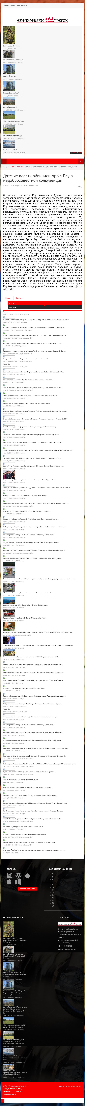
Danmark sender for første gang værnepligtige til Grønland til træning (14, 940)
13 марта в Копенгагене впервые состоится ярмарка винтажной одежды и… (32, 434)
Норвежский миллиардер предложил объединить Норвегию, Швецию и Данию (32, 558)
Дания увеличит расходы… (13, 135)
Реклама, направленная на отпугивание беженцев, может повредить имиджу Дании (34, 696)
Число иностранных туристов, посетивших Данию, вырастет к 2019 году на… (32, 458)
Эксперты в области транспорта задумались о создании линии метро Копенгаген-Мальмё (37, 487)
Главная (6, 6)
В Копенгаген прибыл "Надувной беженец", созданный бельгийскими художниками (34, 327)
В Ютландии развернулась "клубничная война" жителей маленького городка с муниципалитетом (39, 764)
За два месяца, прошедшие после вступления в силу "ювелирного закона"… (32, 542)
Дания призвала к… (10, 107)
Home (13, 167)
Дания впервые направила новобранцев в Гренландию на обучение (14, 956)
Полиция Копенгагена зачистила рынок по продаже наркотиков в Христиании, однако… (36, 503)
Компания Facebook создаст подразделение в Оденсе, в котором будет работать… (34, 850)
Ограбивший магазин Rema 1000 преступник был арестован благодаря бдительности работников (39, 579)
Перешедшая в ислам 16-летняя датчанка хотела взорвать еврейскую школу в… (33, 442)
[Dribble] (53, 895)
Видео (13, 6)
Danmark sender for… (11, 46)
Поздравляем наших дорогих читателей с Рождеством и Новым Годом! (29, 842)
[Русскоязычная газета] (42, 19)
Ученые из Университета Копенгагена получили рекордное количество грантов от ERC (35, 419)
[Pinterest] (53, 890)
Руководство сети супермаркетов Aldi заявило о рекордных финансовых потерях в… (34, 550)
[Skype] (53, 900)
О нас (18, 6)
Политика (21, 153)
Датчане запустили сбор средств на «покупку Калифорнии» (25, 605)
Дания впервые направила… (14, 60)
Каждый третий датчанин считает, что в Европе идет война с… (27, 511)
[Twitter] (53, 879)
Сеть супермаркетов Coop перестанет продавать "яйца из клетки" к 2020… (31, 395)
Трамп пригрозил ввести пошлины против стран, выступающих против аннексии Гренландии (38, 645)
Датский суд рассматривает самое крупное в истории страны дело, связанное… (33, 466)
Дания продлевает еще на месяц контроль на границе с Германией (28, 535)
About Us (6, 364)
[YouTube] (53, 885)
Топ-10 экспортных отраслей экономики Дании (20, 779)
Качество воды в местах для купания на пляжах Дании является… (28, 380)
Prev (74, 153)
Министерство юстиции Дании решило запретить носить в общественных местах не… (35, 335)
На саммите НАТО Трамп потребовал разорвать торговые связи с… (15, 1058)
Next (80, 153)
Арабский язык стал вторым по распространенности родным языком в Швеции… (33, 732)
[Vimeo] (53, 903)
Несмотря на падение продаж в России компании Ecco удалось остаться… (31, 519)
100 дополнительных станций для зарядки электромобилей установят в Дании (32, 704)
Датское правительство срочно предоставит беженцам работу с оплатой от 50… (33, 372)
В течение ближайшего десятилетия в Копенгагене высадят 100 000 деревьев (32, 740)
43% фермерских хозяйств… (13, 121)
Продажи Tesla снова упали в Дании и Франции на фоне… (25, 618)
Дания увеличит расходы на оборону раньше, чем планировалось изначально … (14, 1041)
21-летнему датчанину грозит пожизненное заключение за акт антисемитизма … (33, 593)
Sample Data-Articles (25, 330)
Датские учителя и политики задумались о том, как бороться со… (28, 787)
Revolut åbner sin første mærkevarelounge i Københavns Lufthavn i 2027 (14, 974)
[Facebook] (52, 877)
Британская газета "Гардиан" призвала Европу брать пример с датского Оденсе (33, 680)
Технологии (22, 706)
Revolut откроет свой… (11, 93)
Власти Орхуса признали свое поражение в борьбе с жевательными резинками (33, 664)
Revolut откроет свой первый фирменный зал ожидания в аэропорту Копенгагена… (14, 993)
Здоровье (22, 346)
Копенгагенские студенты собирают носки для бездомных (24, 834)
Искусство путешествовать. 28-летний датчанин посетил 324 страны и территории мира (36, 748)
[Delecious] (53, 906)
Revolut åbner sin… (10, 76)
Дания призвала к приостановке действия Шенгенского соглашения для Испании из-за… (15, 1010)
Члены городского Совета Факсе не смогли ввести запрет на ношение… (30, 795)
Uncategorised (24, 314)
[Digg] (53, 898)
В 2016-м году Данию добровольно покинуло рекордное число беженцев (30, 427)
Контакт (24, 6)
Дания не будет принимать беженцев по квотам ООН (23, 826)
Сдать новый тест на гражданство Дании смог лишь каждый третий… (29, 772)
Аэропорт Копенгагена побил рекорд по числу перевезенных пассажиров (30, 717)
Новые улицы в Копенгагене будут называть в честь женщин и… (27, 403)
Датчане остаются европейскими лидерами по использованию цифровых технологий (35, 411)
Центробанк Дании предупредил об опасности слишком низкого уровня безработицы (35, 803)
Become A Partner (27, 889)
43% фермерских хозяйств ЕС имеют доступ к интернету (14, 1026)
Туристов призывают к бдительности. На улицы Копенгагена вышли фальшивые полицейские (37, 450)
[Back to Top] (2, 1101)
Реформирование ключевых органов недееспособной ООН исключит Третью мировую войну (37, 632)
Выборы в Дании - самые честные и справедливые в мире (25, 495)
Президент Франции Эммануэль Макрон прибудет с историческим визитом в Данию (34, 351)
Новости (20, 49)
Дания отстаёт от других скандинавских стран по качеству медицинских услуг (32, 343)
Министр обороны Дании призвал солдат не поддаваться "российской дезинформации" (36, 319)
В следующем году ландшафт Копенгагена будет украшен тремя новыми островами (35, 527)
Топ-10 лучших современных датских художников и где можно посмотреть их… (33, 387)
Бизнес (19, 79)
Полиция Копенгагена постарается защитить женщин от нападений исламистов (33, 672)
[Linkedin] (53, 887)
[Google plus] (53, 882)
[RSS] (52, 874)
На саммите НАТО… (10, 150)
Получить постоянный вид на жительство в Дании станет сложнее (28, 359)
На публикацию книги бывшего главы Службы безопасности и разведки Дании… (33, 811)
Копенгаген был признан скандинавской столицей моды (24, 688)
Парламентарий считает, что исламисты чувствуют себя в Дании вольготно (31, 480)
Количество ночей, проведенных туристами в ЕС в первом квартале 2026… (31, 657)
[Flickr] (53, 893)
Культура (22, 667)
